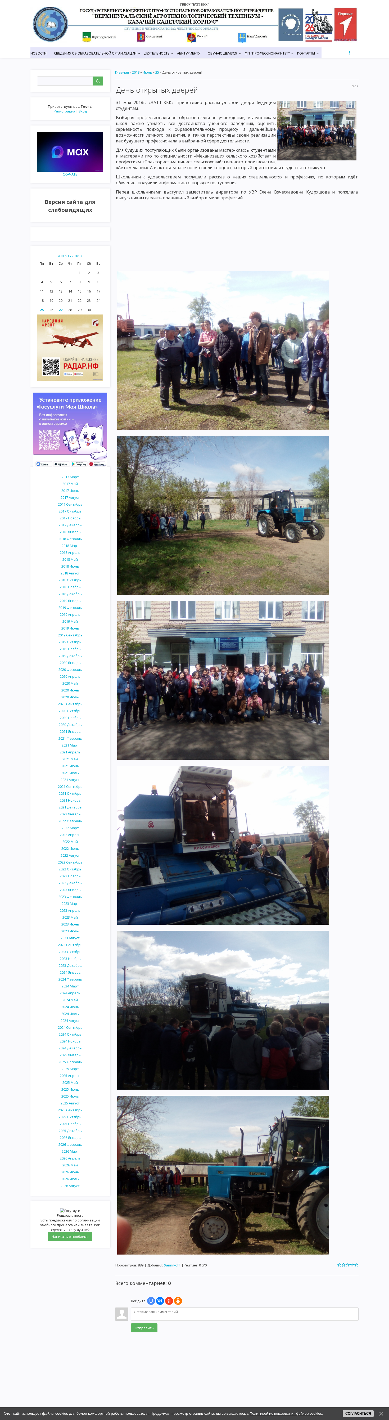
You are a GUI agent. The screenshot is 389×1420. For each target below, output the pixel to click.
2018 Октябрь (70, 580)
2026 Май (70, 1165)
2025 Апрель (70, 1075)
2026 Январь (70, 1137)
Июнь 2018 (70, 255)
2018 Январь (70, 531)
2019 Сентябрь (70, 635)
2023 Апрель (70, 910)
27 (60, 309)
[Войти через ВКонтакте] (160, 1301)
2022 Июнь (70, 848)
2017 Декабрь (70, 525)
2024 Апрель (70, 993)
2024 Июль (70, 1013)
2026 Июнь (70, 1172)
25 (42, 309)
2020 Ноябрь (70, 717)
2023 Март (70, 903)
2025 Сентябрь (70, 1110)
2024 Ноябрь (70, 1041)
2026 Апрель (70, 1158)
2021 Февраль (70, 738)
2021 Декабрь (70, 807)
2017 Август (70, 497)
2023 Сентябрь (70, 944)
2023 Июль (70, 931)
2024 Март (70, 986)
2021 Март (70, 745)
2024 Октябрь (70, 1034)
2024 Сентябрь (70, 1027)
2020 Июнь (70, 690)
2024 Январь (70, 972)
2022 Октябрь (70, 869)
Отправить (144, 1327)
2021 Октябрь (70, 793)
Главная (122, 72)
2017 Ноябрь (70, 518)
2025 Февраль (70, 1061)
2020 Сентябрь (70, 704)
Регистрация (64, 111)
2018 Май (70, 559)
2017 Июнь (70, 490)
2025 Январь (70, 1055)
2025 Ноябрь (70, 1123)
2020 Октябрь (70, 710)
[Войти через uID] (151, 1301)
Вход (83, 111)
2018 (135, 72)
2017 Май (70, 483)
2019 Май (70, 621)
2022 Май (70, 841)
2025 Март (70, 1068)
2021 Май (70, 759)
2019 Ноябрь (70, 648)
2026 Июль (70, 1178)
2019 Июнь (70, 628)
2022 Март (70, 827)
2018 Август (70, 573)
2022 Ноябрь (70, 876)
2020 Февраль (70, 669)
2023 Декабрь (70, 965)
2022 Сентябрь (70, 862)
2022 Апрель (70, 834)
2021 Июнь (70, 765)
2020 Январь (70, 662)
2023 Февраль (70, 896)
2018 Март (70, 545)
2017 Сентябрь (70, 504)
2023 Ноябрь (70, 958)
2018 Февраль (70, 538)
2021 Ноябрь (70, 800)
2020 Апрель (70, 676)
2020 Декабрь (70, 724)
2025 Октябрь (70, 1117)
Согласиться (358, 1413)
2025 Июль (70, 1096)
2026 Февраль (70, 1144)
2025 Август (70, 1103)
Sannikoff (172, 1265)
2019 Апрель (70, 614)
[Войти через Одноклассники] (178, 1301)
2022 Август (70, 855)
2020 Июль (70, 697)
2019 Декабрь (70, 655)
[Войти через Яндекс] (169, 1301)
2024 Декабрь (70, 1048)
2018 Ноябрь (70, 587)
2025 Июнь (70, 1089)
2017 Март (70, 476)
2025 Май (70, 1082)
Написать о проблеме (70, 1236)
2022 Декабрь (70, 882)
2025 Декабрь (70, 1130)
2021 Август (70, 779)
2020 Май (70, 683)
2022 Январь (70, 814)
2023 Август (70, 938)
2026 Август (70, 1185)
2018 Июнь (70, 566)
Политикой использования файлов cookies (286, 1413)
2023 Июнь (70, 924)
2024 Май (70, 999)
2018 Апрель (70, 552)
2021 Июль (70, 772)
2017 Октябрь (70, 511)
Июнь (147, 72)
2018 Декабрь (70, 593)
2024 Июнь (70, 1006)
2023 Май (70, 917)
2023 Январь (70, 889)
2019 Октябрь (70, 642)
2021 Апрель (70, 752)
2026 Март (70, 1151)
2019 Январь (70, 600)
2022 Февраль (70, 821)
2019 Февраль (70, 607)
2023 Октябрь (70, 951)
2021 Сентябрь (70, 786)
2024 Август (70, 1020)
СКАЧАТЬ (70, 174)
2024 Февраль (70, 979)
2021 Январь (70, 731)
